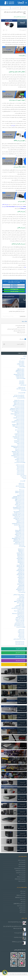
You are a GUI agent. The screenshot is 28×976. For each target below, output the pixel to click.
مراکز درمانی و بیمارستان (20, 621)
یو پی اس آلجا (21, 494)
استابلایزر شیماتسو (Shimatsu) (19, 374)
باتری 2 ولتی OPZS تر (21, 387)
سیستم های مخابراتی (20, 615)
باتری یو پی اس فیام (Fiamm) (19, 438)
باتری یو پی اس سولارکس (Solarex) (18, 424)
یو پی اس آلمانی (21, 629)
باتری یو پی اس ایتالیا (20, 466)
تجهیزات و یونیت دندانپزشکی (19, 607)
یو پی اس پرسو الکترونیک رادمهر (19, 511)
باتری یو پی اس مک (21, 445)
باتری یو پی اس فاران (20, 432)
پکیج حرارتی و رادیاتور (20, 602)
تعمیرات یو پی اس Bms (21, 332)
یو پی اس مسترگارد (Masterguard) (18, 538)
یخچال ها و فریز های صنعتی (19, 623)
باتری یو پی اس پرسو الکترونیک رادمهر (18, 411)
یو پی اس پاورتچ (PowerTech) (18, 508)
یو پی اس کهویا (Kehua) (20, 533)
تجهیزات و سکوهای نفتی (20, 605)
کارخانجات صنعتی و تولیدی (19, 619)
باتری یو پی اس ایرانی (20, 467)
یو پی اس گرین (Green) (20, 535)
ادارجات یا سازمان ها (21, 598)
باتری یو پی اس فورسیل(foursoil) (18, 436)
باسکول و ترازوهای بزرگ (20, 600)
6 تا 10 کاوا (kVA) (21, 580)
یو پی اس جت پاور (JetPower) (18, 518)
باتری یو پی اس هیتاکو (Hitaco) (18, 454)
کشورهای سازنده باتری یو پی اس (19, 462)
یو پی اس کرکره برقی (22, 908)
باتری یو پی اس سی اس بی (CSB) (18, 426)
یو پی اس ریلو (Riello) (20, 522)
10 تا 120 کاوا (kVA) (20, 554)
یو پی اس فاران (21, 529)
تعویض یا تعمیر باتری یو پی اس (20, 325)
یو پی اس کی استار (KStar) (19, 534)
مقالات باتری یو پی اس (15, 8)
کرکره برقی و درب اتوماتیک (20, 620)
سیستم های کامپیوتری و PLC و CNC (18, 613)
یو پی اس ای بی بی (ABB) (19, 499)
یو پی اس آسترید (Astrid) (19, 492)
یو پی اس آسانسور (22, 910)
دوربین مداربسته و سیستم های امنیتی (17, 608)
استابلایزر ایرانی (21, 381)
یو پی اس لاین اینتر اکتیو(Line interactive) (14, 206)
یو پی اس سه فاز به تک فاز (19, 643)
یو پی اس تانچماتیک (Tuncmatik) (18, 514)
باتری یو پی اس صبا (21, 428)
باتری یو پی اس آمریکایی (20, 465)
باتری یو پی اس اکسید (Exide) (19, 404)
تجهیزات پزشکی (21, 604)
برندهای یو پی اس (22, 487)
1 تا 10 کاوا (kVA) (21, 550)
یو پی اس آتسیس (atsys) (19, 491)
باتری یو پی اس (23, 390)
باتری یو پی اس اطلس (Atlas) (19, 403)
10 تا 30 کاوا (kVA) (21, 560)
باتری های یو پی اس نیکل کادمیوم (18, 396)
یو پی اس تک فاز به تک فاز (19, 641)
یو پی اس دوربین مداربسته (21, 905)
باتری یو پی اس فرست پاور (19, 435)
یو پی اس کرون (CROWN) (19, 531)
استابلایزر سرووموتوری (20, 364)
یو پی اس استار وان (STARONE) (18, 496)
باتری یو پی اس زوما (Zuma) (19, 420)
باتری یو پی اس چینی (20, 470)
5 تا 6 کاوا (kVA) (21, 578)
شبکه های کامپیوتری (21, 616)
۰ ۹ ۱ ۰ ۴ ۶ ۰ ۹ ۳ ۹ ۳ (14, 291)
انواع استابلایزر (22, 358)
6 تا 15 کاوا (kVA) (21, 581)
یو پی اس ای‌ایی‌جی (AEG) (19, 500)
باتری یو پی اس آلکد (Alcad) (19, 400)
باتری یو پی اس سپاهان (20, 423)
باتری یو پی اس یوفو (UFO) (19, 459)
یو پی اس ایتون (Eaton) (20, 502)
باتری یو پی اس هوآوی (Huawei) (18, 453)
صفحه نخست (23, 8)
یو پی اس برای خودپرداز (18, 937)
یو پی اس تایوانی (21, 635)
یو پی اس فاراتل (21, 527)
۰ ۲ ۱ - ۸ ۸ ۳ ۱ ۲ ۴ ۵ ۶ (14, 287)
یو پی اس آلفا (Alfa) (20, 495)
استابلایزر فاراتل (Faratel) (20, 375)
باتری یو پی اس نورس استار (19, 449)
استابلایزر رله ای (21, 362)
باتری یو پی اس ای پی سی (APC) (18, 405)
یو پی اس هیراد (21, 545)
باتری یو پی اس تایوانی (20, 469)
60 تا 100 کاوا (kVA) (20, 584)
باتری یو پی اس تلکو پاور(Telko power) (17, 414)
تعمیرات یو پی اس (21, 664)
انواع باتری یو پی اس (21, 392)
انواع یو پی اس (22, 481)
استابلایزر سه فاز (21, 365)
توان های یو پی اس (22, 546)
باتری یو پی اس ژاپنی (20, 471)
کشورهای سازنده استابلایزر (21, 378)
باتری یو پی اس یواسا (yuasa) (19, 457)
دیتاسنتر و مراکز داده (20, 609)
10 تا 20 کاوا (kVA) (21, 557)
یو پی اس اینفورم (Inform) (19, 504)
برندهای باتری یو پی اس (21, 398)
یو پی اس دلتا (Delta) (20, 521)
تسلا (25, 267)
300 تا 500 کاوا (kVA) (20, 574)
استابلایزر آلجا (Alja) (20, 369)
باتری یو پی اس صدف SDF (19, 430)
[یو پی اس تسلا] (20, 3)
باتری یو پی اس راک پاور (20, 416)
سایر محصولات (23, 477)
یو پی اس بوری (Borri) (20, 506)
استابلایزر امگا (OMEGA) (20, 370)
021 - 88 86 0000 (10, 2)
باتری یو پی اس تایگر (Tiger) (19, 412)
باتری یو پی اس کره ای (20, 473)
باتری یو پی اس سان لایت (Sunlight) (18, 422)
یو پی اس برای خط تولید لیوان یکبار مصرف (15, 922)
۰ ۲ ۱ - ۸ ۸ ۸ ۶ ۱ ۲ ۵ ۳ (14, 285)
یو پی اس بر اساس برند (20, 649)
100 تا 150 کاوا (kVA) (20, 565)
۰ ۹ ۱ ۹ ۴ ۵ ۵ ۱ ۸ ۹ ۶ (14, 289)
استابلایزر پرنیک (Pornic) (20, 371)
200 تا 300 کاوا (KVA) (20, 570)
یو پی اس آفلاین (21, 483)
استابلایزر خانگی (21, 361)
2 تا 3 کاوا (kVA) (21, 568)
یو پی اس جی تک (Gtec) (19, 519)
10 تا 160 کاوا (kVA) (20, 555)
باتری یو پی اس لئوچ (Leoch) (19, 441)
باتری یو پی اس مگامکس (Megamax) (17, 446)
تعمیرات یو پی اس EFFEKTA (17, 941)
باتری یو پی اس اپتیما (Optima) (18, 401)
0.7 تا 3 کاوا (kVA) (21, 549)
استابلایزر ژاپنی (21, 382)
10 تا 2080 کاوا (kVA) (20, 558)
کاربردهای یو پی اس (22, 592)
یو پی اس (24, 478)
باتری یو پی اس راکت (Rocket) (19, 418)
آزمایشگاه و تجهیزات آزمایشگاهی (18, 594)
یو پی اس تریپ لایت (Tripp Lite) (18, 515)
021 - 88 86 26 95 (10, 3)
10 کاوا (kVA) (22, 564)
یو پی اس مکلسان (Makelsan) (19, 539)
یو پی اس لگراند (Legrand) (19, 537)
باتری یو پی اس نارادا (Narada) (19, 447)
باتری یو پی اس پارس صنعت (19, 407)
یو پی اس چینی (21, 637)
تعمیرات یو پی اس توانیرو (21, 327)
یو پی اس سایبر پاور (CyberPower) (18, 523)
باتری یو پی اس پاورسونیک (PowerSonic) (17, 409)
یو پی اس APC (21, 490)
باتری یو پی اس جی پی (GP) (19, 415)
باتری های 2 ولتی (23, 385)
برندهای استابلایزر (22, 366)
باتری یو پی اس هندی (20, 474)
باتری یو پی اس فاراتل (20, 431)
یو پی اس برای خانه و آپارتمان (19, 624)
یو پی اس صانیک (21, 526)
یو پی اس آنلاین (21, 484)
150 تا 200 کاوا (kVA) (20, 566)
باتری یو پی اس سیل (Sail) (19, 427)
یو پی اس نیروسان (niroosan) (19, 544)
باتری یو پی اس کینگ (20, 439)
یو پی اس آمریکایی (21, 631)
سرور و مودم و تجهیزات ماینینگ (19, 611)
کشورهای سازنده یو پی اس (20, 627)
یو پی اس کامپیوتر (22, 912)
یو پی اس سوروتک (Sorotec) (19, 525)
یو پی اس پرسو (21, 510)
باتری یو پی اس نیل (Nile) (19, 450)
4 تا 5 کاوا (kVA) (21, 576)
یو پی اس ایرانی (21, 633)
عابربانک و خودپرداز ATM (20, 617)
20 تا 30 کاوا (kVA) (21, 569)
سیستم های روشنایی (20, 612)
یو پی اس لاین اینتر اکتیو (20, 486)
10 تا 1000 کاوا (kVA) (20, 553)
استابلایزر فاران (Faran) (20, 377)
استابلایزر (24, 356)
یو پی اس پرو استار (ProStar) (19, 513)
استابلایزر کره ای (21, 383)
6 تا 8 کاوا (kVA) (21, 582)
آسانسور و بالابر (21, 596)
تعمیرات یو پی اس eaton (17, 928)
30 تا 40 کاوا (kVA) (21, 573)
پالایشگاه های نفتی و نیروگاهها (19, 601)
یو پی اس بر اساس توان (20, 653)
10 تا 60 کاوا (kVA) (21, 562)
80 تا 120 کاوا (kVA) (20, 588)
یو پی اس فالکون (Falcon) (19, 530)
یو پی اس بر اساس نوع (20, 660)
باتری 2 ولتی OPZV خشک (20, 389)
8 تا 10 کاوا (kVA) (21, 586)
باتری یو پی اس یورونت (20, 458)
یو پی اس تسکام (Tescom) (19, 517)
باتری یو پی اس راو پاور (20, 419)
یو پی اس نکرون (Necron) (19, 542)
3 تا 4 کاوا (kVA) (21, 572)
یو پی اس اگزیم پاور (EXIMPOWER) (18, 498)
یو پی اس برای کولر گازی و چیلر (19, 625)
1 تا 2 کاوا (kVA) (21, 551)
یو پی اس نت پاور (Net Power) (18, 541)
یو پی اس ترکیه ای (21, 636)
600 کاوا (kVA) (21, 585)
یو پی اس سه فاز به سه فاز (20, 644)
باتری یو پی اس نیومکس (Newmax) (18, 451)
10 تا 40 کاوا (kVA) (21, 561)
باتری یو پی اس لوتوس (20, 443)
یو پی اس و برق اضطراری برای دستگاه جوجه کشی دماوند (12, 926)
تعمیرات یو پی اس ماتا (18, 933)
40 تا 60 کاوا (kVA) (21, 577)
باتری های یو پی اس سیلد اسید (19, 395)
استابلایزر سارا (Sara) (20, 373)
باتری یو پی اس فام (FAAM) (19, 434)
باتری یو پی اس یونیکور (20, 461)
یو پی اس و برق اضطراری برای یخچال (19, 331)
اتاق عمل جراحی (21, 597)
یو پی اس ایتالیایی (21, 632)
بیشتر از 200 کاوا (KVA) (20, 589)
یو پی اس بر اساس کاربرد (20, 656)
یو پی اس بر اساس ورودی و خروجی (19, 639)
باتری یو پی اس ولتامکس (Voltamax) (17, 455)
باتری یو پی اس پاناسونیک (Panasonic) (17, 408)
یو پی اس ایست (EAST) (20, 503)
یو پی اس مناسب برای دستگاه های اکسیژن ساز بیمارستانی (16, 329)
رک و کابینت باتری (23, 475)
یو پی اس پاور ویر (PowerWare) (18, 507)
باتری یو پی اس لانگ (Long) (19, 442)
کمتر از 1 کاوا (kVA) (21, 591)
